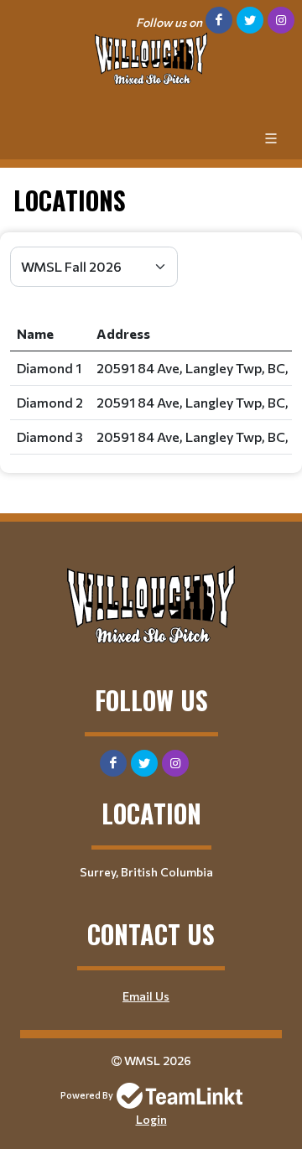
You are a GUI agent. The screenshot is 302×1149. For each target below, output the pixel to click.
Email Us (145, 996)
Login (151, 1119)
